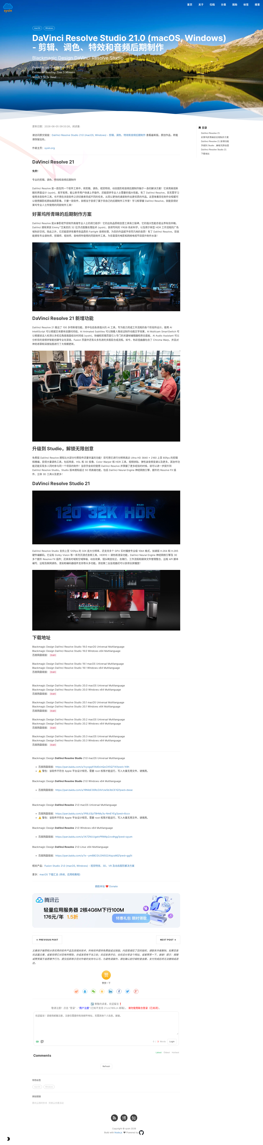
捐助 (234, 4)
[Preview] (42, 1041)
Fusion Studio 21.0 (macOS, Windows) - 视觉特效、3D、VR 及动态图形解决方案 (89, 865)
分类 (223, 4)
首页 (189, 4)
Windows (49, 28)
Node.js (118, 1132)
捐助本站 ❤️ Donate (106, 886)
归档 (212, 4)
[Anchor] (23, 161)
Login (172, 1041)
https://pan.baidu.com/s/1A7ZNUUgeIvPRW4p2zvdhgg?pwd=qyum (93, 836)
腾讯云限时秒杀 (39, 1103)
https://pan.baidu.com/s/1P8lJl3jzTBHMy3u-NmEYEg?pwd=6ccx (92, 813)
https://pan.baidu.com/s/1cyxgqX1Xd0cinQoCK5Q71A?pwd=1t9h (92, 766)
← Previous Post (47, 939)
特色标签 (36, 1080)
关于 (201, 4)
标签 (246, 4)
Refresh (106, 1066)
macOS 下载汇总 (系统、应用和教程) (60, 874)
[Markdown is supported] (38, 1041)
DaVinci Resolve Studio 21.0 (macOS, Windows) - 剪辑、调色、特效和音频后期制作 (99, 135)
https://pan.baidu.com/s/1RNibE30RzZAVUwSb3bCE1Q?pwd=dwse (94, 789)
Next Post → (168, 939)
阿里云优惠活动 (56, 1103)
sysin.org (49, 148)
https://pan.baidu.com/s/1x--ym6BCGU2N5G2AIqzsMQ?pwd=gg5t (93, 855)
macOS (37, 28)
